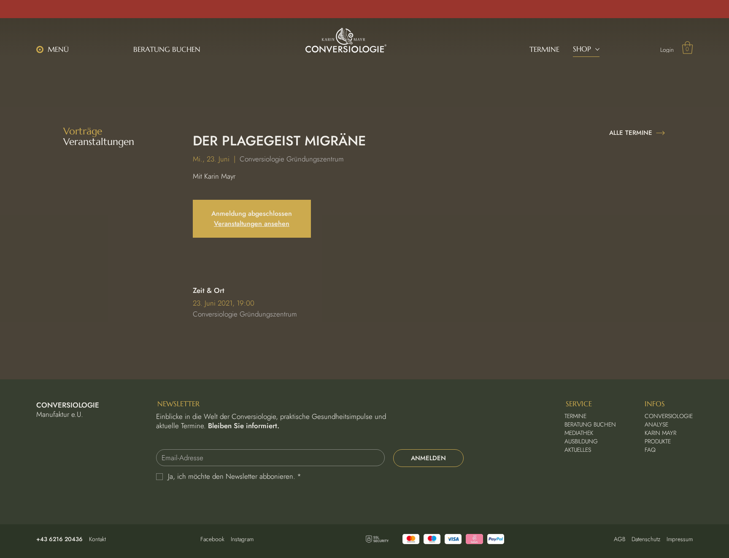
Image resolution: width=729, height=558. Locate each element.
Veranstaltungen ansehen (251, 223)
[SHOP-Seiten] (597, 49)
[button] (55, 49)
